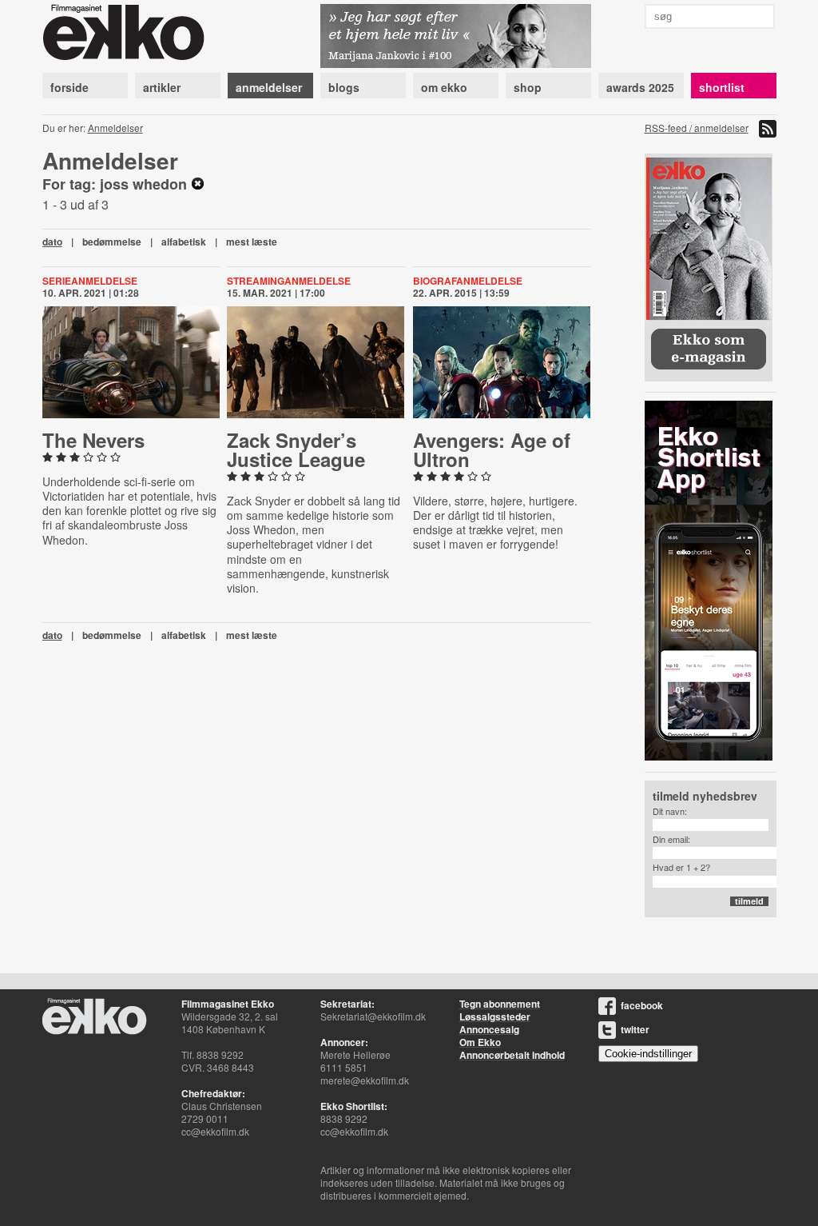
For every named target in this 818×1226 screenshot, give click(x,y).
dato (52, 241)
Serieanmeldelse (89, 280)
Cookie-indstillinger (648, 1054)
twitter (635, 1029)
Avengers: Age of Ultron (491, 449)
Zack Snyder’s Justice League (296, 449)
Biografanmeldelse (467, 280)
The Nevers (93, 439)
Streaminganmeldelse (289, 280)
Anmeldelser (115, 127)
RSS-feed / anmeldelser (697, 127)
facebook (642, 1005)
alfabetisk (183, 241)
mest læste (251, 241)
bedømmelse (111, 241)
